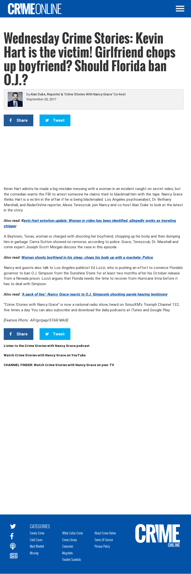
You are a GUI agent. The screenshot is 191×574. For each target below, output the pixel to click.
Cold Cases (36, 539)
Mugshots (67, 552)
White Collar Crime (72, 532)
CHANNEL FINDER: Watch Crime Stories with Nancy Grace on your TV (59, 365)
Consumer (67, 546)
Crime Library (69, 539)
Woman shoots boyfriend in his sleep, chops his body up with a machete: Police (87, 257)
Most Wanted (37, 546)
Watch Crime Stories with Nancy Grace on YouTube (45, 355)
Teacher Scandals (71, 559)
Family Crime (37, 532)
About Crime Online (105, 532)
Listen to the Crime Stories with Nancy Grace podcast (47, 346)
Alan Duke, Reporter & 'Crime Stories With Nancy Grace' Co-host (78, 94)
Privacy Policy (102, 546)
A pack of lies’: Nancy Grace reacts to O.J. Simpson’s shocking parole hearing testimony (95, 294)
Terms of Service (104, 539)
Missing (34, 552)
